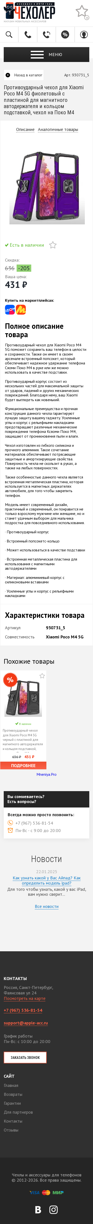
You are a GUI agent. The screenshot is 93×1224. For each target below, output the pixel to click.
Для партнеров (18, 1112)
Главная (11, 1085)
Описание (25, 129)
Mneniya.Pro (46, 774)
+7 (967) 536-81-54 (23, 1010)
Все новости (47, 906)
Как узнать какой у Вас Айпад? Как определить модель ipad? (47, 880)
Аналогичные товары (58, 129)
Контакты (13, 1121)
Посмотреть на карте (24, 998)
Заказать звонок (25, 1058)
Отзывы (11, 1130)
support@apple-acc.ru (26, 1023)
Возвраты (13, 1094)
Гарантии (12, 1103)
